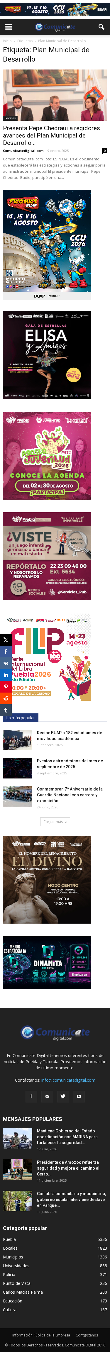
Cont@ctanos (87, 1335)
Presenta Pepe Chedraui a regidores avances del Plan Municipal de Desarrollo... (51, 135)
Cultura (9, 1309)
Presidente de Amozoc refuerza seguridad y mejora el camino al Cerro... (68, 1168)
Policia (9, 1274)
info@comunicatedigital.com (68, 1080)
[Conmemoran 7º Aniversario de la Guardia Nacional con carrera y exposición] (17, 796)
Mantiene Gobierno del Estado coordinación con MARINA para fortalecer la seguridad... (67, 1137)
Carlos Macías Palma (23, 1292)
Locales (10, 118)
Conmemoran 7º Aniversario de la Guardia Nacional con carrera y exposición (70, 795)
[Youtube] (79, 1096)
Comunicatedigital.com (23, 150)
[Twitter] (63, 1096)
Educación (12, 1301)
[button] (102, 27)
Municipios (13, 1257)
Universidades (16, 1265)
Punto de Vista (17, 1283)
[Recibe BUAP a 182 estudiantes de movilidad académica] (17, 740)
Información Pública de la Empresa (41, 1335)
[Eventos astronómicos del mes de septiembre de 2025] (17, 768)
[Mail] (47, 1096)
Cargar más (53, 821)
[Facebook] (31, 1096)
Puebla (9, 1239)
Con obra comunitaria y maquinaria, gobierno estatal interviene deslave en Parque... (71, 1199)
